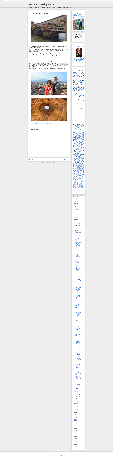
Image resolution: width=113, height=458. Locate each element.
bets (81, 161)
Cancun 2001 (81, 179)
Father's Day (78, 118)
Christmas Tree (75, 104)
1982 (75, 436)
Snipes (78, 181)
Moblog (74, 81)
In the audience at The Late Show (78, 258)
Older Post (66, 159)
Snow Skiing (79, 103)
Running (82, 90)
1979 (75, 441)
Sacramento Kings (80, 100)
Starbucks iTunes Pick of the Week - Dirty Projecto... (78, 289)
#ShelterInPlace (78, 128)
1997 (75, 420)
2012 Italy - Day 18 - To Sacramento (77, 350)
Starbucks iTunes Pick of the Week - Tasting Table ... (78, 342)
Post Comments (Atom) (51, 162)
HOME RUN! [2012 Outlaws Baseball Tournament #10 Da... (78, 249)
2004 (75, 409)
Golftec (79, 180)
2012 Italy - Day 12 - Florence (77, 370)
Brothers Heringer (81, 174)
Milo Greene (78, 80)
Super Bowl (79, 125)
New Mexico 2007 (79, 156)
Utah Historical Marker (80, 190)
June (76, 388)
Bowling (79, 169)
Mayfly (83, 123)
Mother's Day (79, 114)
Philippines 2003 (81, 132)
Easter (83, 120)
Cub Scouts (78, 88)
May (76, 389)
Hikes (80, 81)
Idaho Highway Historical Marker (78, 185)
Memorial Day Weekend (77, 165)
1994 (75, 425)
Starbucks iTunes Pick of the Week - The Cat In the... (78, 373)
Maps (82, 180)
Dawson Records (75, 184)
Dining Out (75, 79)
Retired (59, 7)
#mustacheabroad (78, 145)
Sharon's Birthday (78, 108)
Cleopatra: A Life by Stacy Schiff (78, 331)
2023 (75, 203)
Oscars (74, 167)
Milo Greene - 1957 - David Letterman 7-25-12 (77, 269)
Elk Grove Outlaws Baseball (78, 123)
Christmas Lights (76, 131)
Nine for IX (82, 151)
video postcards (80, 183)
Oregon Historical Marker (77, 188)
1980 (75, 439)
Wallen (75, 159)
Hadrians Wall (81, 184)
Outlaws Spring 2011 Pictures (78, 142)
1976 (75, 446)
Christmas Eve (75, 116)
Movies (48, 7)
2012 (75, 220)
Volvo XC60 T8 (77, 124)
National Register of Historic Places (78, 83)
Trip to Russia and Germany (78, 138)
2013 (75, 219)
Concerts (79, 163)
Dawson (77, 155)
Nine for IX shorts (80, 187)
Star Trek (78, 167)
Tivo (74, 182)
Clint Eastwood (75, 141)
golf (78, 75)
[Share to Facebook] (50, 123)
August (76, 228)
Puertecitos (74, 189)
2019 (75, 209)
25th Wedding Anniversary (79, 133)
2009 (75, 401)
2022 (75, 204)
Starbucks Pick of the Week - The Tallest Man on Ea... (78, 378)
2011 (75, 398)
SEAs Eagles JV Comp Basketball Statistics (78, 127)
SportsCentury (79, 172)
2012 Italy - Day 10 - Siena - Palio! (77, 385)
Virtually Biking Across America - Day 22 (78, 304)
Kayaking (80, 146)
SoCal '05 (74, 190)
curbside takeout (76, 129)
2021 (75, 206)
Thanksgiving (75, 119)
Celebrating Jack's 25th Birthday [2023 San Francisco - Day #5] (78, 14)
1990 (75, 430)
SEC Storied (74, 181)
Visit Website (78, 39)
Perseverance (37, 7)
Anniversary (75, 89)
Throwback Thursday (78, 105)
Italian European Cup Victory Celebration (78, 235)
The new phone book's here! (77, 310)
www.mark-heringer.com (41, 4)
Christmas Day (76, 120)
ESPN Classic (75, 180)
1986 (75, 435)
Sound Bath (82, 181)
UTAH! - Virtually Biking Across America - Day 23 (78, 280)
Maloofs (81, 164)
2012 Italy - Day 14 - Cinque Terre (77, 362)
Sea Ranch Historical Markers (78, 107)
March (76, 393)
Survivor (74, 143)
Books (43, 7)
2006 (75, 406)
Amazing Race (79, 150)
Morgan (77, 94)
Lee (73, 82)
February (76, 394)
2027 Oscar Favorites (67, 7)
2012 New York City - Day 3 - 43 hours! (77, 261)
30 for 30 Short (80, 93)
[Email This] (46, 123)
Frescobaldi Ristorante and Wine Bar (35, 69)
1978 (75, 443)
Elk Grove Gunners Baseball (78, 113)
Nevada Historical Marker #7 (78, 326)
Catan (81, 119)
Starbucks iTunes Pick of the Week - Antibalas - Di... (78, 347)
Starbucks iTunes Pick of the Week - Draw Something (78, 284)
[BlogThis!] (47, 123)
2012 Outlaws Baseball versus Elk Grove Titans (78, 297)
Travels (54, 7)
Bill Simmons (75, 139)
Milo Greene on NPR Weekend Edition (78, 323)
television (74, 183)
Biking (81, 140)
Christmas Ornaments (77, 106)
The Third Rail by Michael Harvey (78, 232)
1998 (75, 419)
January (76, 396)
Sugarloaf (81, 154)
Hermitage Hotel (40, 47)
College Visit (80, 143)
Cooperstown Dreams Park (78, 136)
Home (30, 7)
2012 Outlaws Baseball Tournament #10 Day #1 (77, 255)
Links (78, 176)
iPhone (76, 140)
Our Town (76, 320)
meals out (81, 182)
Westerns (82, 139)
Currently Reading (78, 46)
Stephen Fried (79, 60)
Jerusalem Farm (75, 151)
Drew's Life (76, 175)
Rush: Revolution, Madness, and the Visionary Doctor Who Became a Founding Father (78, 58)
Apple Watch (76, 160)
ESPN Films (75, 122)
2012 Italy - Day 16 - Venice (77, 356)
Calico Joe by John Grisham (78, 308)
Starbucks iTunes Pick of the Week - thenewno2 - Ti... (78, 244)
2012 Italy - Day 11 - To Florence (77, 381)
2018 (75, 211)
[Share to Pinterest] (51, 123)
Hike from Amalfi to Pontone (78, 329)
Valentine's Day (78, 121)
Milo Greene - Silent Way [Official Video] (78, 317)
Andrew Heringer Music (78, 77)
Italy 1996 (74, 186)
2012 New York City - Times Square (77, 273)
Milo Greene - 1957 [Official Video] (77, 338)
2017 (75, 212)
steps (74, 126)
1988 (75, 433)
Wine (77, 182)
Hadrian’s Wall (81, 175)
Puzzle (78, 189)
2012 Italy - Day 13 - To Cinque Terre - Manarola (78, 366)
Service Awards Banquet (77, 157)
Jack (74, 176)
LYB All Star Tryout (76, 147)
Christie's (74, 146)
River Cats (76, 152)
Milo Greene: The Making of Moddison (78, 293)
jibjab (73, 155)
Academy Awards (81, 159)
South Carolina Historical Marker (78, 158)
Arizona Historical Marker (77, 162)
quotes (76, 179)
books (82, 73)
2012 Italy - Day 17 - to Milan (77, 354)
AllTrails (76, 101)
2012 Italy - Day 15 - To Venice (78, 359)
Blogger (62, 455)
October (76, 225)
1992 (75, 427)
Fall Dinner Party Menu (78, 130)
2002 (75, 412)
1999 (75, 417)
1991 (75, 428)
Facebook (75, 76)
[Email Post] (44, 123)
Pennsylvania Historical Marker (78, 144)
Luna (80, 160)
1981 (75, 438)
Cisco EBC (80, 135)
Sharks (74, 172)
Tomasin (74, 173)
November (77, 223)
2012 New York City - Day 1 (77, 276)
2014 (75, 217)
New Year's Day (77, 137)
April (76, 391)
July (76, 230)
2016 (75, 214)
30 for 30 (82, 79)
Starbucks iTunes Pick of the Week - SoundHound (78, 239)
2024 (75, 201)
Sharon (82, 189)
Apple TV (82, 104)
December (77, 222)
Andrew (82, 87)
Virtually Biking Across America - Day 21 (78, 334)
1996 (75, 422)
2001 (75, 414)
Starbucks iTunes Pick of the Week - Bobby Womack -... (78, 314)
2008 (75, 403)
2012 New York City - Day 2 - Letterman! (77, 265)
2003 (75, 411)
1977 (75, 444)
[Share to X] (49, 123)
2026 (75, 198)
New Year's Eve (77, 115)
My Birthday (81, 117)
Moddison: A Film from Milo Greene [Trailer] (78, 301)
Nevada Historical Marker (78, 102)
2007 (75, 404)
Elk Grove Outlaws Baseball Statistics (78, 95)
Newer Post (31, 159)
